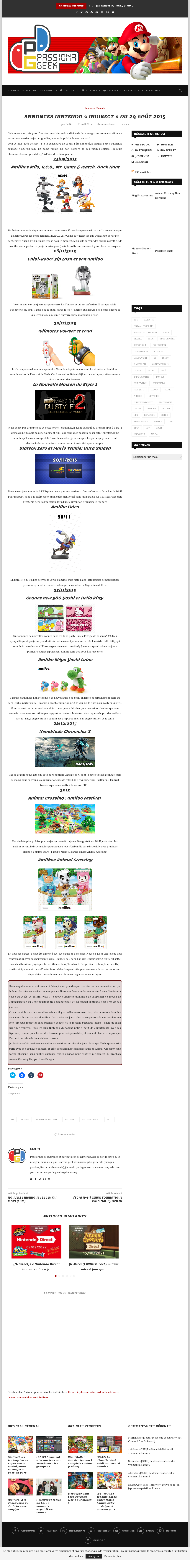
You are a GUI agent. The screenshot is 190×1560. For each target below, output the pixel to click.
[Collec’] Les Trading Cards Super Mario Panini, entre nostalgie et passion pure (18, 1465)
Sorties (91, 90)
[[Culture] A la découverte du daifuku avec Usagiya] (20, 1487)
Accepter (93, 1556)
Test (170, 421)
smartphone (141, 421)
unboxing (139, 434)
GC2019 (137, 370)
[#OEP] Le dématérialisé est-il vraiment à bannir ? (108, 1462)
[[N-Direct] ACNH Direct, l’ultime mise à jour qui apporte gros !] (94, 1241)
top (148, 428)
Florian (132, 1437)
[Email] (102, 12)
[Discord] (113, 12)
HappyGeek (135, 1484)
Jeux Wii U (139, 389)
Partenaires (133, 90)
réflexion (149, 415)
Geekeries (110, 90)
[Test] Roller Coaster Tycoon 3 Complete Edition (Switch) (80, 1462)
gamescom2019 (160, 364)
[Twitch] (107, 12)
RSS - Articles (142, 172)
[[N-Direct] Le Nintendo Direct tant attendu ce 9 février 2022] (36, 1241)
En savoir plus (112, 1556)
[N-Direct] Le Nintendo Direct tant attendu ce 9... (36, 1267)
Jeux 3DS (160, 377)
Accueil (13, 90)
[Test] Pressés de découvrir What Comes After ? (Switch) (154, 1439)
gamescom (140, 364)
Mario (168, 389)
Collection (159, 345)
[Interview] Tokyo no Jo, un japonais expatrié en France (48, 1506)
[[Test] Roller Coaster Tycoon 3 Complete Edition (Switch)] (80, 1444)
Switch (158, 421)
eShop (165, 358)
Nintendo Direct (91, 1119)
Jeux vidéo (46, 90)
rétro (164, 415)
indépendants (141, 377)
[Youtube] (97, 12)
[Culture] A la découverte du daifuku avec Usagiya (18, 1504)
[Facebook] (76, 12)
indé (163, 370)
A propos (153, 90)
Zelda (154, 434)
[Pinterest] (92, 12)
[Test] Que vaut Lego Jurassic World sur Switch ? (80, 1498)
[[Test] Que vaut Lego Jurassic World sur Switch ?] (80, 1480)
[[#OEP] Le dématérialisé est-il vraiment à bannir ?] (109, 1444)
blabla (138, 338)
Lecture (69, 90)
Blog (151, 338)
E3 (155, 358)
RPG (136, 415)
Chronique (140, 345)
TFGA (136, 428)
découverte (140, 358)
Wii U (109, 1119)
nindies (138, 396)
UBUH (159, 428)
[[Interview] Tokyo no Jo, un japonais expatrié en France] (49, 1487)
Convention (141, 351)
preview (152, 408)
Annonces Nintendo (95, 108)
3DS (12, 1119)
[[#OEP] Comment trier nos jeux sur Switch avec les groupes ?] (49, 1444)
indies (151, 370)
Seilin (69, 124)
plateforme (165, 402)
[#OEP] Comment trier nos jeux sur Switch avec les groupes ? (48, 1462)
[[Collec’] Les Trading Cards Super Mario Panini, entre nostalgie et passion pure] (20, 1444)
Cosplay (158, 351)
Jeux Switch (140, 383)
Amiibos (24, 1119)
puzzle (166, 408)
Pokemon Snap (164, 250)
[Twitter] (81, 12)
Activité (149, 319)
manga (154, 389)
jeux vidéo (159, 383)
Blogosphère (167, 338)
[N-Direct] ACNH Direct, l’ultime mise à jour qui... (94, 1267)
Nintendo (70, 1119)
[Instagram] (87, 12)
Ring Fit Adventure (142, 195)
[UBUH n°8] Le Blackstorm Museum (124, 6)
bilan (166, 332)
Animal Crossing (143, 326)
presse (137, 408)
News (26, 90)
